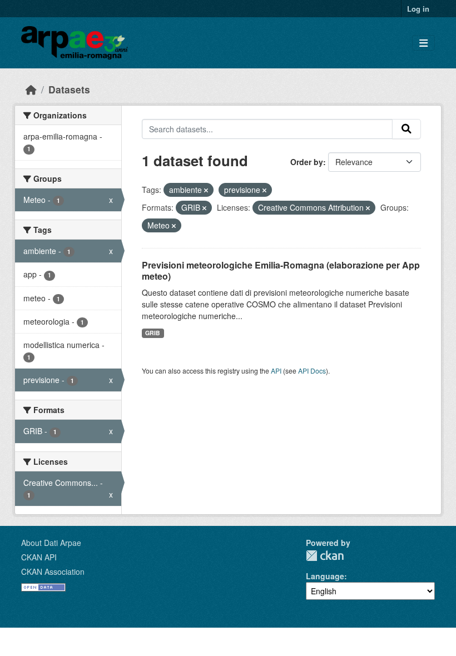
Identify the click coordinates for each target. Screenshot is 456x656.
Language (325, 576)
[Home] (31, 89)
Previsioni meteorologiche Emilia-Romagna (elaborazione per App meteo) (281, 271)
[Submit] (406, 129)
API (276, 370)
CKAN (325, 555)
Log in (418, 8)
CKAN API (39, 557)
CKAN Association (53, 571)
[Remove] (206, 190)
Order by (306, 161)
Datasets (69, 89)
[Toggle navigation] (423, 43)
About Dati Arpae (51, 542)
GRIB (152, 333)
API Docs (312, 370)
